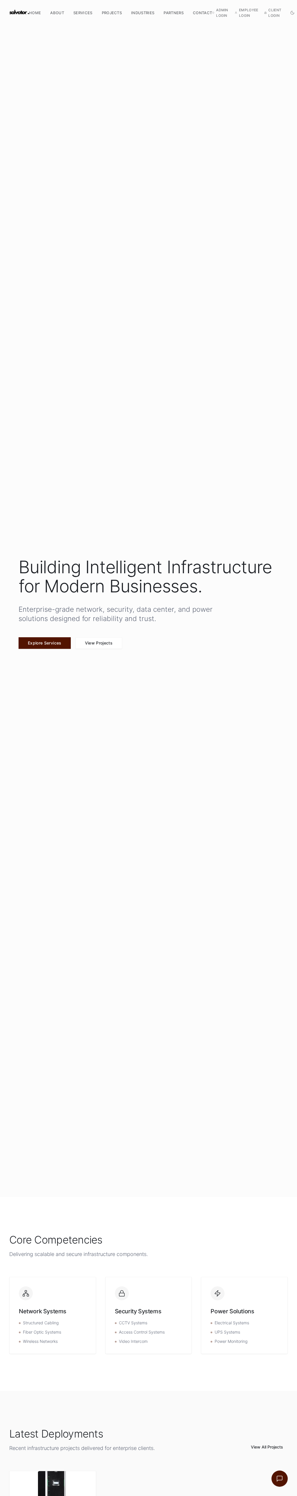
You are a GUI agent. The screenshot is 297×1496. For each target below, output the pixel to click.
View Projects (99, 642)
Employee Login (248, 13)
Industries (142, 12)
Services (83, 12)
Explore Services (44, 642)
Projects (112, 12)
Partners (174, 12)
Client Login (274, 13)
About (57, 12)
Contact (202, 12)
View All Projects (267, 1446)
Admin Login (222, 13)
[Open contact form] (279, 1479)
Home (35, 12)
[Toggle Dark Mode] (292, 12)
